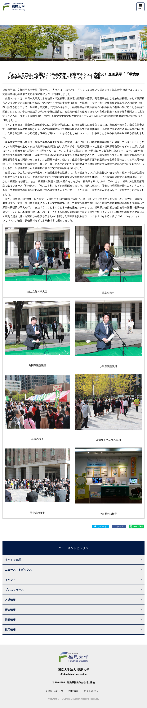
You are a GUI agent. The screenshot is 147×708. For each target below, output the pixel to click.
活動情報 (10, 619)
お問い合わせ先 (54, 691)
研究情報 (10, 609)
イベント (10, 580)
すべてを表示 (13, 559)
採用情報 (10, 629)
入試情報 (10, 599)
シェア (120, 526)
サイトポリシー (92, 691)
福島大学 (14, 6)
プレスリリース (14, 589)
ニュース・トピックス (18, 569)
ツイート (102, 526)
